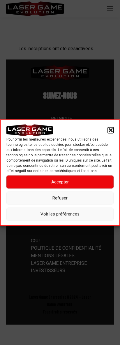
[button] (111, 130)
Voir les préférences (60, 214)
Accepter (60, 182)
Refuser (60, 198)
